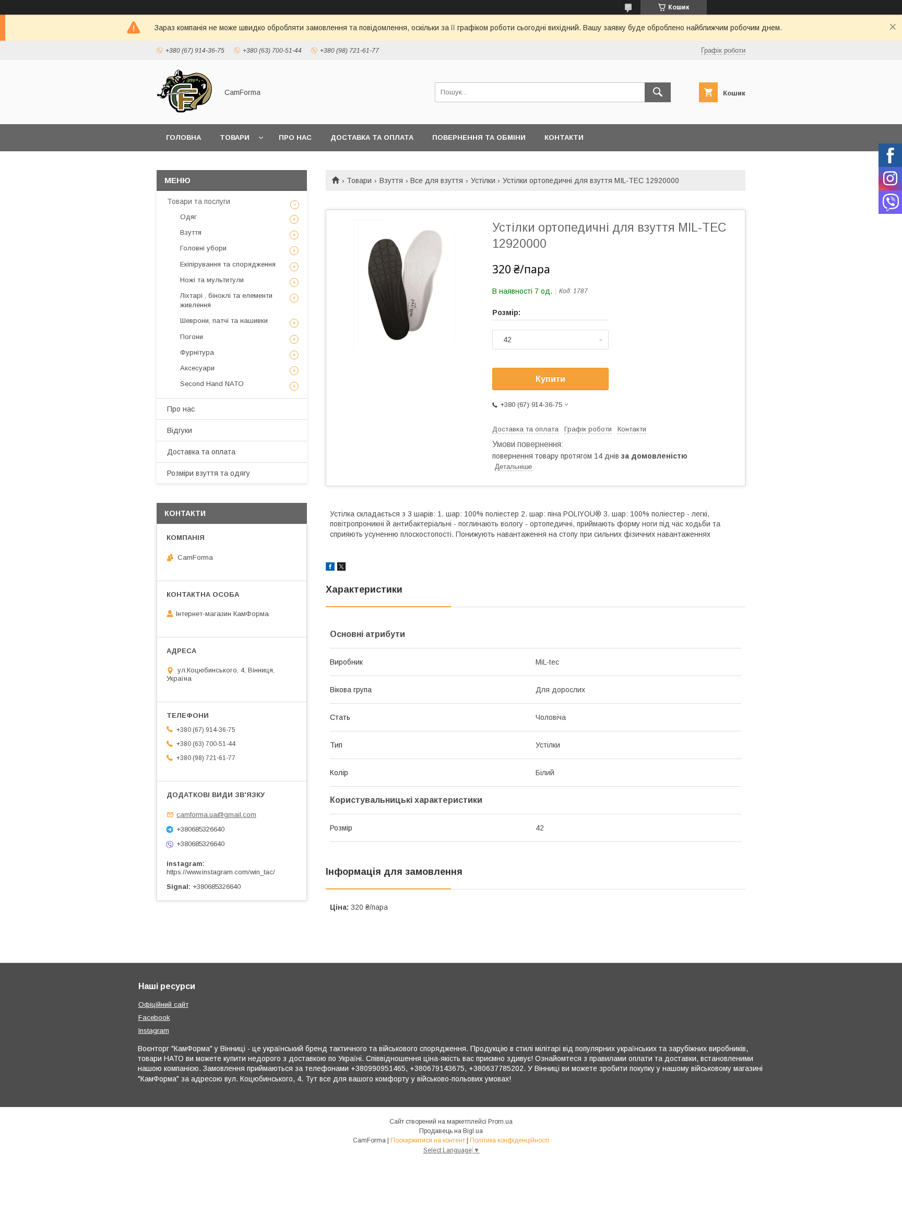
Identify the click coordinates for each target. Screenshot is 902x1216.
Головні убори (203, 248)
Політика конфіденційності (509, 1140)
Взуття (391, 180)
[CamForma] (184, 110)
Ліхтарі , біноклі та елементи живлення (226, 300)
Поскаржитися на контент (427, 1140)
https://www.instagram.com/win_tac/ (221, 872)
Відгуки (179, 430)
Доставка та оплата (371, 137)
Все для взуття (436, 180)
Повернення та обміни (479, 137)
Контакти (564, 137)
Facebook (154, 1017)
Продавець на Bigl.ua (451, 1131)
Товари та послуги (198, 201)
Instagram (153, 1030)
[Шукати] (658, 92)
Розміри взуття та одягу (208, 473)
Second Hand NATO (212, 384)
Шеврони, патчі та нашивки (224, 320)
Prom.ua (500, 1121)
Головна (183, 137)
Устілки (483, 180)
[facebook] (330, 568)
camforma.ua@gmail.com (216, 814)
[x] (341, 568)
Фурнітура (197, 352)
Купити (550, 379)
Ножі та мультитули (212, 280)
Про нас (295, 137)
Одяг (188, 217)
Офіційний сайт (163, 1004)
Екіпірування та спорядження (228, 264)
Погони (191, 337)
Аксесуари (197, 368)
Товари (235, 137)
